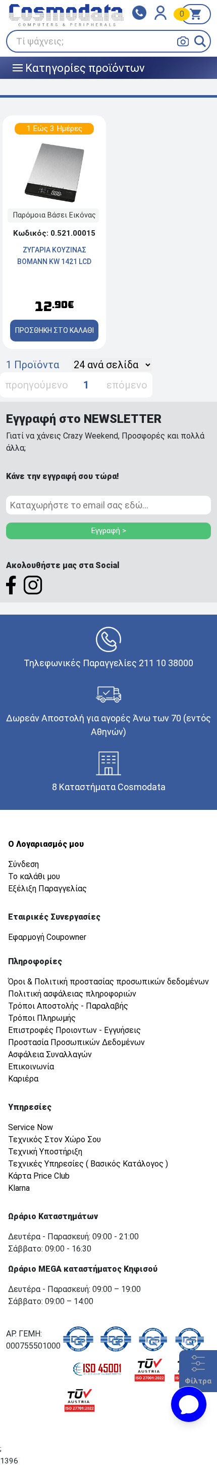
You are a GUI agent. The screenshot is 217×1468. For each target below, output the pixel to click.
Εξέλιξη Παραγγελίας (47, 888)
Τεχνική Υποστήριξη (45, 1151)
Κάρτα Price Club (39, 1176)
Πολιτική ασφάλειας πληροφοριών (72, 994)
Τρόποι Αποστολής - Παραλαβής (68, 1006)
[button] (200, 41)
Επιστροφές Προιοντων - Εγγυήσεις (74, 1030)
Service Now (30, 1127)
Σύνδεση (23, 864)
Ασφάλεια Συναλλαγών (50, 1054)
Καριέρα (23, 1079)
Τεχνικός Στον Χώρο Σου (54, 1139)
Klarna (19, 1188)
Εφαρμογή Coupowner (47, 937)
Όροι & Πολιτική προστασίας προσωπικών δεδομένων (108, 981)
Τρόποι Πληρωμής (42, 1018)
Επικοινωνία (31, 1066)
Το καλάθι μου (34, 876)
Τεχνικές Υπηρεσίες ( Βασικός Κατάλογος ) (88, 1164)
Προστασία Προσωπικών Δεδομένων (76, 1042)
